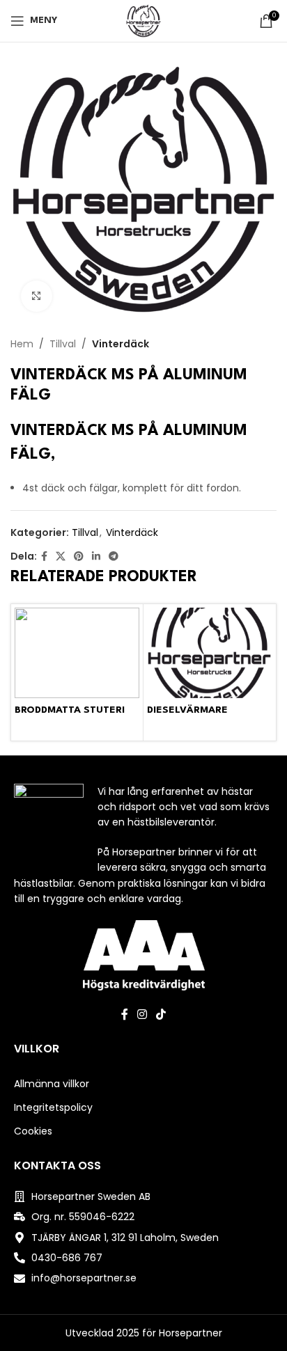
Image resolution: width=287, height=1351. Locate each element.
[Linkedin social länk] (96, 556)
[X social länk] (61, 556)
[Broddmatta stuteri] (77, 653)
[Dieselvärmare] (209, 653)
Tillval (62, 344)
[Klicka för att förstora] (36, 296)
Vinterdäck (120, 344)
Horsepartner (190, 1333)
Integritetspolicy (53, 1107)
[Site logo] (143, 20)
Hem (21, 344)
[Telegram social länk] (113, 556)
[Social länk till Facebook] (44, 556)
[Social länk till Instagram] (141, 1015)
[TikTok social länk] (161, 1015)
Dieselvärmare (187, 710)
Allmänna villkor (51, 1084)
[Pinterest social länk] (79, 556)
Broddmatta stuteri (70, 710)
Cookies (33, 1131)
